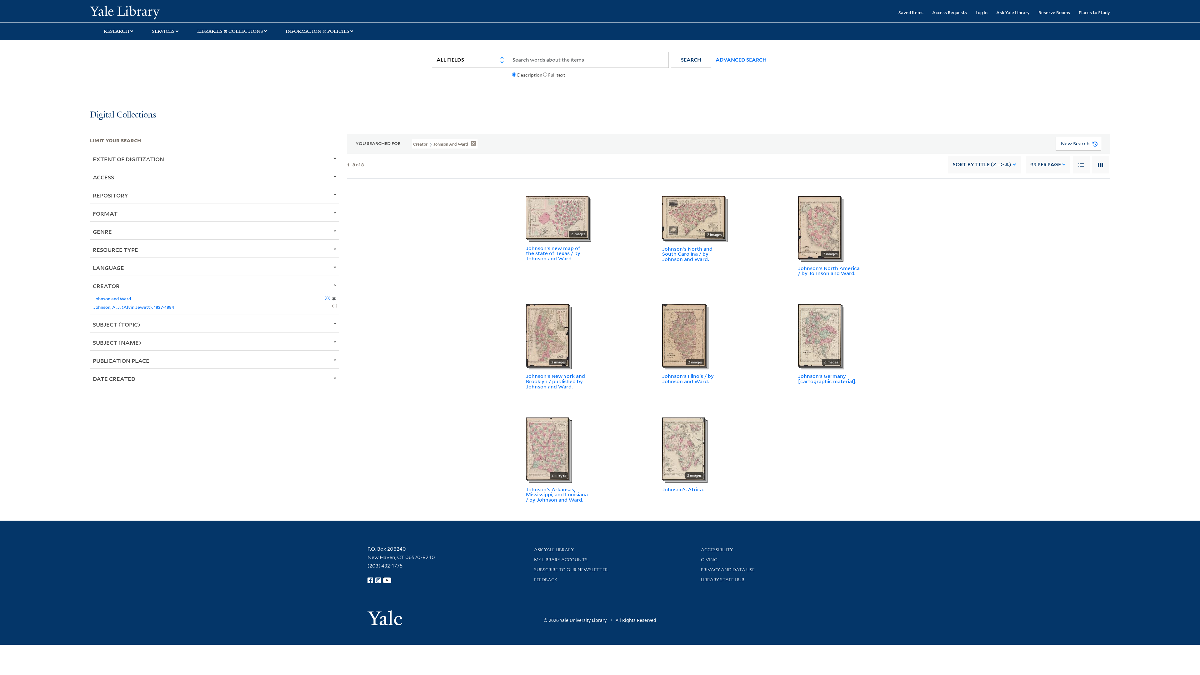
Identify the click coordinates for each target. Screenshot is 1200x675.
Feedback (546, 579)
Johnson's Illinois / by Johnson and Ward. (688, 378)
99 (1045, 165)
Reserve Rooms (1054, 12)
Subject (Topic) (116, 324)
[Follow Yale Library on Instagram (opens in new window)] (378, 580)
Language (108, 268)
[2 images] (557, 216)
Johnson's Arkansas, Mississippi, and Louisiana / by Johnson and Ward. (557, 494)
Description (529, 75)
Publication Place (121, 360)
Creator (106, 286)
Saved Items (910, 12)
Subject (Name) (117, 342)
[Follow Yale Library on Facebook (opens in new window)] (370, 580)
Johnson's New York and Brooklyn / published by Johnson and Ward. (555, 381)
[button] (691, 60)
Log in (982, 12)
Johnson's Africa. (683, 489)
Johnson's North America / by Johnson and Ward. (829, 271)
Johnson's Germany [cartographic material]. (827, 378)
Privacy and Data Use (728, 569)
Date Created (114, 378)
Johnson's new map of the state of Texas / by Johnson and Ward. (553, 253)
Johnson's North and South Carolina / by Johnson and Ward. (687, 254)
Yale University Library (166, 12)
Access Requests (949, 12)
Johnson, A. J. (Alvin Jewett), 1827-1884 (133, 307)
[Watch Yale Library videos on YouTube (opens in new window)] (387, 580)
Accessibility (717, 549)
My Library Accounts (561, 559)
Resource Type (115, 249)
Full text (556, 75)
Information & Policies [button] (317, 31)
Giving (709, 559)
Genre (102, 231)
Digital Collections (123, 115)
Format (105, 213)
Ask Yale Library (1013, 12)
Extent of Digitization (128, 159)
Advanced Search (741, 60)
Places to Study (1094, 12)
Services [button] (163, 31)
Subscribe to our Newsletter (571, 569)
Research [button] (116, 31)
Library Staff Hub (722, 579)
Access (103, 177)
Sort (982, 165)
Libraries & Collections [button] (230, 31)
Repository (110, 195)
